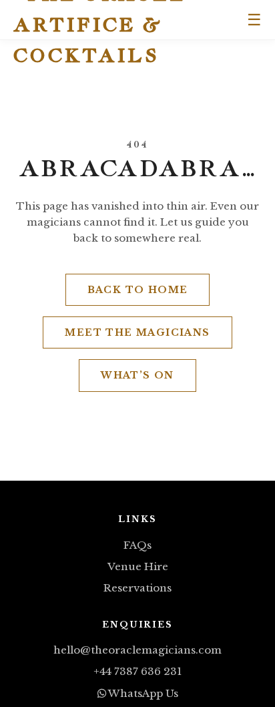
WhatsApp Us (142, 693)
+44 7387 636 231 (137, 671)
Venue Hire (137, 566)
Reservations (137, 587)
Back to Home (137, 290)
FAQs (137, 545)
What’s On (137, 375)
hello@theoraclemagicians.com (137, 650)
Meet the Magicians (137, 332)
